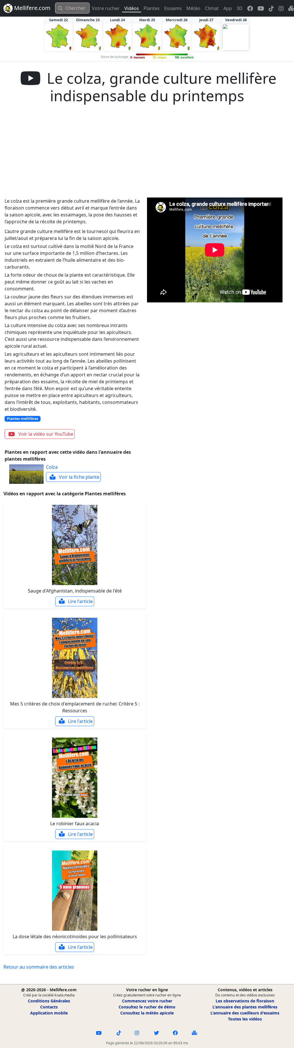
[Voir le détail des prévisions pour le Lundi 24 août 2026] (117, 37)
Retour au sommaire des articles (38, 967)
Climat (212, 8)
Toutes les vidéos (245, 1019)
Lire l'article (80, 601)
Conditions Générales (49, 1001)
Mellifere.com (32, 8)
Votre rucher (106, 8)
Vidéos (131, 8)
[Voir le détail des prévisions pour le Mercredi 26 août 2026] (176, 37)
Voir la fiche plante (78, 477)
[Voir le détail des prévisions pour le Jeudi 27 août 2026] (206, 37)
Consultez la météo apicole (147, 1013)
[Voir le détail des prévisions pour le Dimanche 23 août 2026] (87, 37)
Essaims (173, 8)
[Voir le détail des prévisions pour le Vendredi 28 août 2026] (235, 37)
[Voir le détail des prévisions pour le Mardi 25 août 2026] (147, 37)
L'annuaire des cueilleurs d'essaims (244, 1013)
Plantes (152, 8)
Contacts (49, 1007)
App (227, 8)
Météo (193, 8)
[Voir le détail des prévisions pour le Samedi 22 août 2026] (58, 37)
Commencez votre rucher (147, 1001)
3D (240, 8)
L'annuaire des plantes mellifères (244, 1007)
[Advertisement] (147, 154)
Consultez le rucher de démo (147, 1007)
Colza (52, 467)
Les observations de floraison (245, 1001)
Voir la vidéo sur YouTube (45, 434)
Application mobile (49, 1013)
